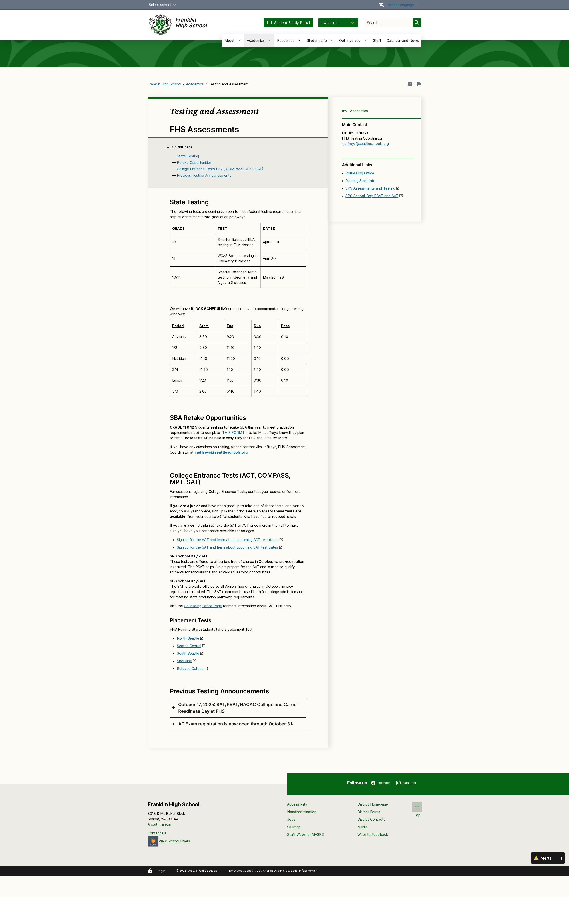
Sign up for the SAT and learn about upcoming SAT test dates (227, 547)
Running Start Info (360, 180)
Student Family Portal (292, 22)
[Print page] (418, 84)
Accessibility (297, 804)
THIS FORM (232, 432)
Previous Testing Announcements (204, 175)
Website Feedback (372, 834)
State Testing (188, 156)
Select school (160, 4)
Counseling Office (359, 173)
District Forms (368, 812)
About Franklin (159, 824)
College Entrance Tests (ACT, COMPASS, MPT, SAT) (220, 169)
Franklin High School (164, 84)
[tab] (238, 707)
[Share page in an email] (410, 84)
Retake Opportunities (194, 162)
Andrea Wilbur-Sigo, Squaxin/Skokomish (290, 870)
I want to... (330, 22)
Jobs (291, 819)
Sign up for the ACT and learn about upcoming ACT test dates (227, 539)
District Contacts (371, 819)
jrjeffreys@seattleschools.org (221, 452)
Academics (195, 84)
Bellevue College (190, 668)
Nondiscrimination (301, 812)
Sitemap (293, 827)
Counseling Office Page (203, 606)
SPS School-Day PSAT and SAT (371, 196)
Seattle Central (189, 646)
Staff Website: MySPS (305, 834)
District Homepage (372, 804)
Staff (377, 40)
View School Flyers (174, 841)
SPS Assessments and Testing (370, 188)
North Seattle (188, 638)
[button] (174, 4)
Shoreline (184, 661)
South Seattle (188, 653)
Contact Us (157, 833)
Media (362, 827)
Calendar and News (403, 40)
